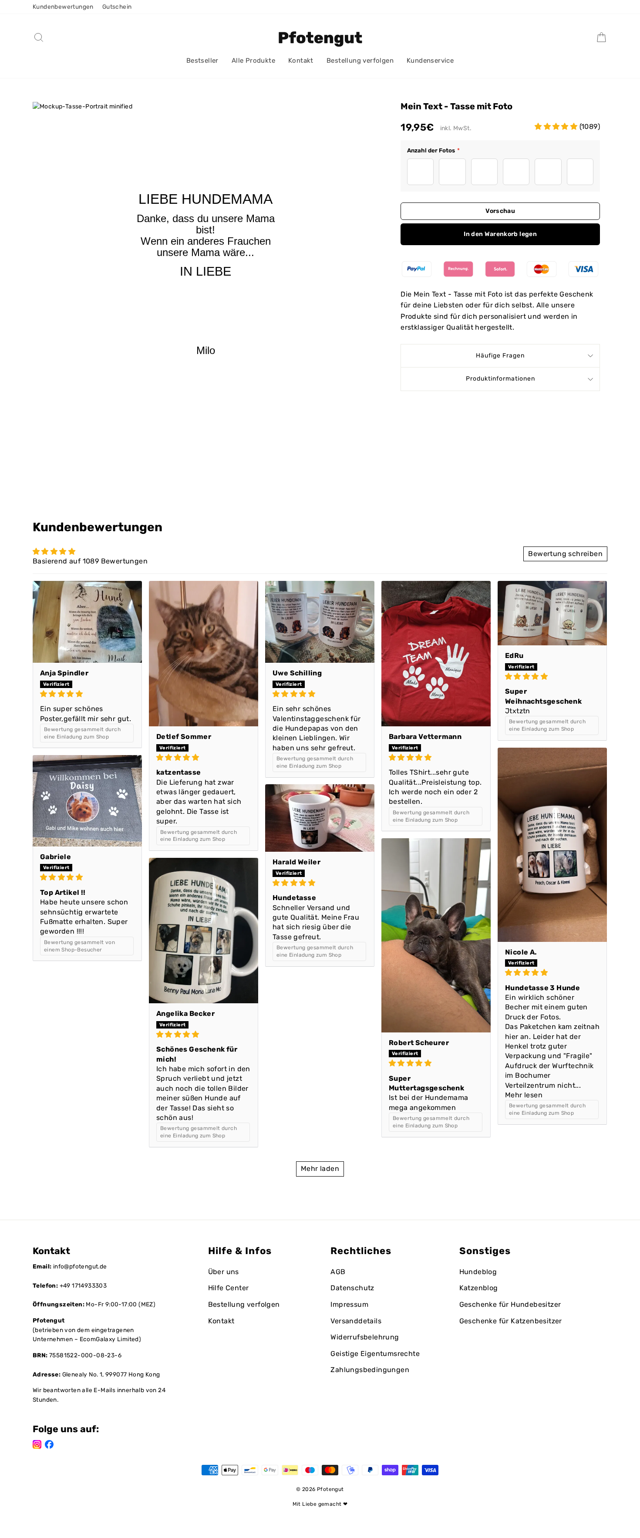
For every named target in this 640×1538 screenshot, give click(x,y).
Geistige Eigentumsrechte (375, 1353)
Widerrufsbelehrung (364, 1337)
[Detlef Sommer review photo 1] (203, 654)
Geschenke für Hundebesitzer (510, 1304)
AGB (337, 1272)
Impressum (349, 1304)
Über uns (223, 1272)
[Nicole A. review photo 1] (552, 845)
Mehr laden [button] (320, 1168)
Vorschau (500, 211)
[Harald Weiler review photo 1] (319, 818)
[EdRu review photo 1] (552, 613)
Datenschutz (352, 1288)
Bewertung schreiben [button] (565, 554)
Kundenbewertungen (63, 6)
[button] (557, 126)
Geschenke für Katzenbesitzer (510, 1321)
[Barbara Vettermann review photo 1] (436, 654)
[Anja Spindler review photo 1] (87, 622)
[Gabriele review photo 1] (87, 801)
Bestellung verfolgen (360, 60)
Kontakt (300, 60)
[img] (87, 694)
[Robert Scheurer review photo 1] (436, 935)
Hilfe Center (228, 1288)
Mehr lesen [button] (523, 1095)
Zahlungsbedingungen (369, 1370)
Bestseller (202, 60)
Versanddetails (355, 1321)
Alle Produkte (253, 60)
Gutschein (117, 6)
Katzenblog (478, 1288)
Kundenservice (430, 60)
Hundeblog (478, 1272)
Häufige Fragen (500, 355)
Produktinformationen (500, 378)
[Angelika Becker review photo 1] (203, 931)
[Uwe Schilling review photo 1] (319, 622)
